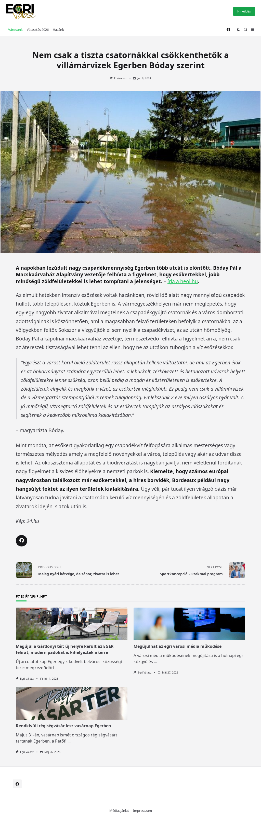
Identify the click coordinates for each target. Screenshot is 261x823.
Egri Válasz (27, 678)
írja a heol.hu (182, 281)
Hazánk (58, 29)
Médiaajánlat (119, 810)
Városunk (15, 29)
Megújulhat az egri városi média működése (177, 646)
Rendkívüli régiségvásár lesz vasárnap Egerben (63, 726)
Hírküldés (244, 11)
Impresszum (142, 810)
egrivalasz (120, 78)
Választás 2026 (38, 29)
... (56, 667)
